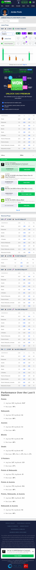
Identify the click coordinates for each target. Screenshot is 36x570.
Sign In (25, 64)
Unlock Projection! (8, 43)
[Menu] (33, 2)
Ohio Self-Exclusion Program (18, 563)
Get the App (25, 2)
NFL (2, 6)
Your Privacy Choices (23, 523)
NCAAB (18, 6)
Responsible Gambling (18, 529)
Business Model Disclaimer (18, 532)
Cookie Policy (24, 526)
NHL (28, 6)
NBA (13, 6)
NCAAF (7, 6)
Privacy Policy (10, 523)
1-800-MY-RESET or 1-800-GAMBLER (24, 560)
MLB (23, 6)
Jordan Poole (8, 38)
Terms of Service (12, 526)
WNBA (33, 6)
